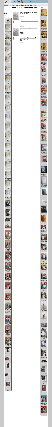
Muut (36, 5)
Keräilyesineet (27, 4)
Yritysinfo (5, 11)
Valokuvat (32, 4)
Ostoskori (5, 10)
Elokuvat (33, 5)
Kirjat (5, 4)
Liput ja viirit (36, 4)
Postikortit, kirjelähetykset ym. (20, 5)
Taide (30, 5)
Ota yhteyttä (6, 12)
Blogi (5, 8)
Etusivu (5, 7)
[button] (22, 16)
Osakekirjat (27, 5)
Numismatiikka (12, 5)
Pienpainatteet (19, 4)
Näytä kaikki (8, 390)
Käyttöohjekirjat (6, 5)
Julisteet (23, 4)
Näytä (8, 23)
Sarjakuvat (8, 4)
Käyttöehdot (6, 9)
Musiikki (14, 4)
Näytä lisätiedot (21, 25)
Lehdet (11, 4)
